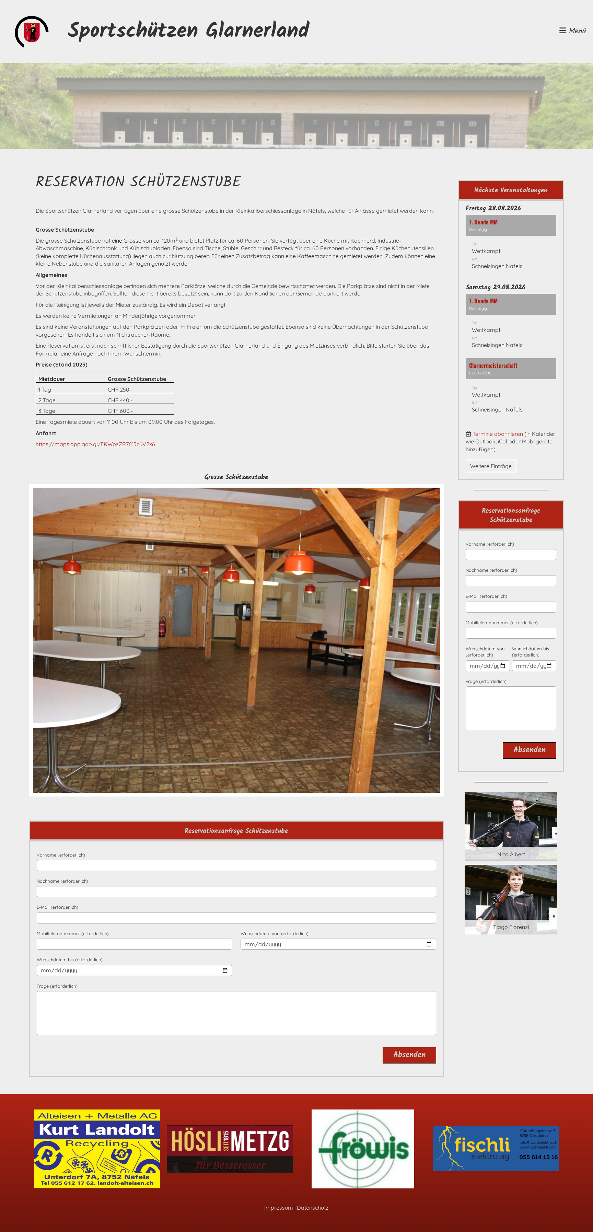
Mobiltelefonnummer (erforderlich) (73, 933)
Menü (576, 31)
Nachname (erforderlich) (62, 881)
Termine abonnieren (498, 433)
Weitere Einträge (491, 466)
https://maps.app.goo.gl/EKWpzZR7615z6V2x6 (95, 444)
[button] (511, 245)
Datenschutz (312, 1207)
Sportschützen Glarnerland (188, 31)
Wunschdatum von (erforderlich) (275, 933)
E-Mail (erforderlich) (57, 907)
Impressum (278, 1207)
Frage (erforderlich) (57, 986)
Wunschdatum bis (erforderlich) (70, 959)
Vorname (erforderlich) (61, 855)
